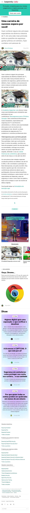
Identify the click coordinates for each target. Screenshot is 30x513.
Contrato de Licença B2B (6, 491)
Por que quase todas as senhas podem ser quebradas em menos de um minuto (15, 396)
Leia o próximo (6, 269)
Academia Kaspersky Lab (10, 110)
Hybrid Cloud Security (6, 477)
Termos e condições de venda (7, 492)
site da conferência (7, 194)
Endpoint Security (6, 475)
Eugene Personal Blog (10, 501)
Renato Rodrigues (9, 48)
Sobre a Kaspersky (10, 496)
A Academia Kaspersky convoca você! (10, 261)
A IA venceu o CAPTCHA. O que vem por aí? (15, 350)
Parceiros (16, 496)
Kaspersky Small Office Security (8, 441)
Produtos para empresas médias (10, 449)
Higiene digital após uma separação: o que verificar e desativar (15, 322)
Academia (5, 16)
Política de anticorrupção (15, 490)
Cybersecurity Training (7, 480)
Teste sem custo (15, 13)
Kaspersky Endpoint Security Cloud (9, 443)
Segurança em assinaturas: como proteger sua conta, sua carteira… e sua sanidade (15, 374)
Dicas (15, 316)
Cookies (15, 492)
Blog (20, 496)
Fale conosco (4, 496)
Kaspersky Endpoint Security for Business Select (12, 457)
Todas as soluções (6, 434)
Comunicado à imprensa (14, 497)
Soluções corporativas (7, 465)
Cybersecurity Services (7, 470)
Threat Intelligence (6, 482)
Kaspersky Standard (6, 427)
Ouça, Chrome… (8, 272)
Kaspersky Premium (6, 432)
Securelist (3, 501)
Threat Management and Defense (9, 473)
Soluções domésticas (7, 424)
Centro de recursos (5, 497)
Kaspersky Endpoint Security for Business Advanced (13, 459)
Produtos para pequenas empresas (10, 437)
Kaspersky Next (5, 452)
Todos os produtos (6, 446)
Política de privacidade (6, 490)
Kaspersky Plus (5, 430)
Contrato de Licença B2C (16, 491)
